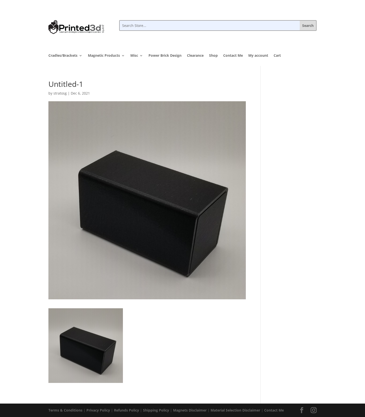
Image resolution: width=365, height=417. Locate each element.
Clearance (195, 56)
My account (258, 56)
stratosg (60, 93)
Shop (213, 56)
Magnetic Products (104, 56)
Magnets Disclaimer (190, 410)
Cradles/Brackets (62, 56)
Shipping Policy (156, 410)
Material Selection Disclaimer (235, 410)
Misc (134, 56)
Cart (277, 56)
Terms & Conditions (65, 410)
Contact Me (233, 56)
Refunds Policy (126, 410)
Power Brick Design (165, 56)
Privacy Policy (98, 410)
